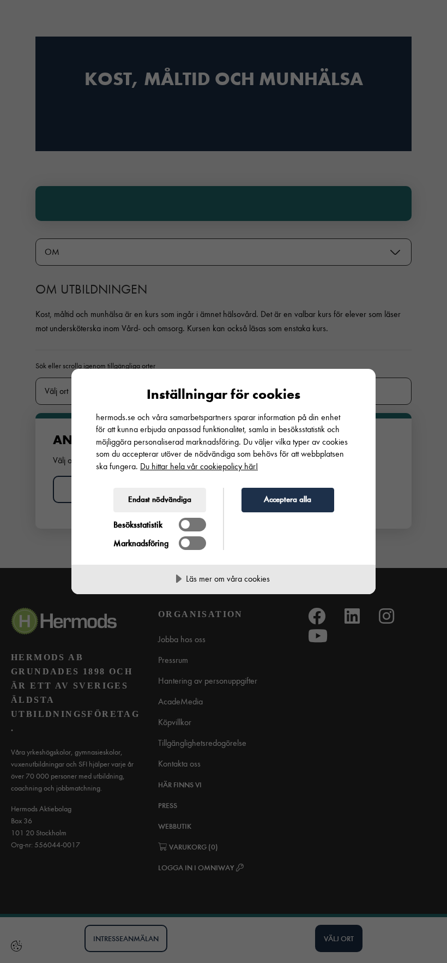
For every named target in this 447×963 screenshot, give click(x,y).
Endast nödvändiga (159, 499)
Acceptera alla (287, 499)
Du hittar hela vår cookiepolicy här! (199, 466)
